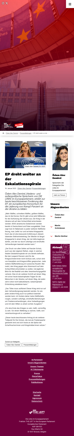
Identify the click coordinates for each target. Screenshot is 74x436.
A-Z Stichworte (37, 370)
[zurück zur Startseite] (13, 125)
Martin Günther (61, 236)
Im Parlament (37, 360)
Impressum (37, 398)
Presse (37, 373)
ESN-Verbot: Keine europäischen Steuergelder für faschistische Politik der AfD (60, 271)
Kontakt (37, 395)
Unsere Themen (37, 367)
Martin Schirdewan (60, 226)
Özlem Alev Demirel (12, 133)
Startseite (37, 392)
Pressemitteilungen (26, 133)
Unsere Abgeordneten (37, 363)
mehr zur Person (60, 195)
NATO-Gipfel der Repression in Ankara (58, 284)
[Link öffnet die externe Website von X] (6, 3)
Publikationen (37, 382)
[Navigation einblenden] (70, 4)
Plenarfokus (37, 376)
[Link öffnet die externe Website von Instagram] (3, 3)
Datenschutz (37, 401)
